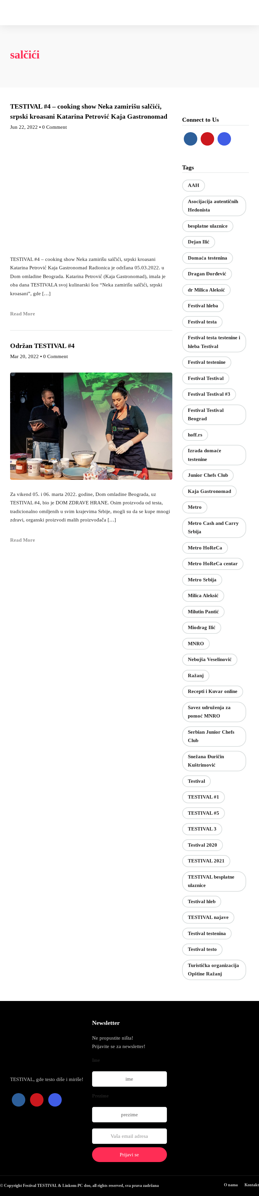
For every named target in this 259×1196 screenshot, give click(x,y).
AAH (193, 185)
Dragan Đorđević (207, 273)
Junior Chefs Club (208, 475)
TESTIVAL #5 (203, 813)
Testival (196, 781)
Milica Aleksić (203, 595)
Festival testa (202, 321)
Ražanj (196, 675)
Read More (22, 313)
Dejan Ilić (198, 241)
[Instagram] (224, 139)
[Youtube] (207, 139)
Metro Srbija (202, 579)
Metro (195, 507)
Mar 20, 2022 (24, 356)
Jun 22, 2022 (24, 127)
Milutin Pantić (203, 611)
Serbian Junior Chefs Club (211, 736)
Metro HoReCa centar (213, 563)
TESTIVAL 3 (202, 829)
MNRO (196, 643)
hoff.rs (195, 434)
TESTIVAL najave (208, 917)
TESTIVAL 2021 (206, 860)
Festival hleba (203, 305)
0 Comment (54, 127)
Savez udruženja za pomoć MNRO (209, 712)
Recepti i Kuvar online (212, 691)
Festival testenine (207, 362)
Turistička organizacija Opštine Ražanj (213, 970)
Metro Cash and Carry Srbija (213, 527)
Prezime (100, 1095)
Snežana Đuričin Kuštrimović (206, 761)
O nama (231, 1185)
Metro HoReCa (205, 547)
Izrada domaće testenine (204, 455)
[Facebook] (190, 139)
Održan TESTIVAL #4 (42, 345)
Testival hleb (201, 901)
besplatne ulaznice (208, 226)
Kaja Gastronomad (209, 491)
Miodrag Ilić (201, 627)
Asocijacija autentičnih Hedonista (213, 206)
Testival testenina (207, 933)
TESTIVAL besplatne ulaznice (211, 881)
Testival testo (202, 949)
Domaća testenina (207, 258)
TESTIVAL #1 (203, 797)
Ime (96, 1060)
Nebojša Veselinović (210, 659)
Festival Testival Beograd (206, 415)
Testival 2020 (202, 845)
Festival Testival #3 (209, 394)
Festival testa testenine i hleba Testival (214, 342)
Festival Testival (206, 378)
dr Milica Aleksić (206, 290)
